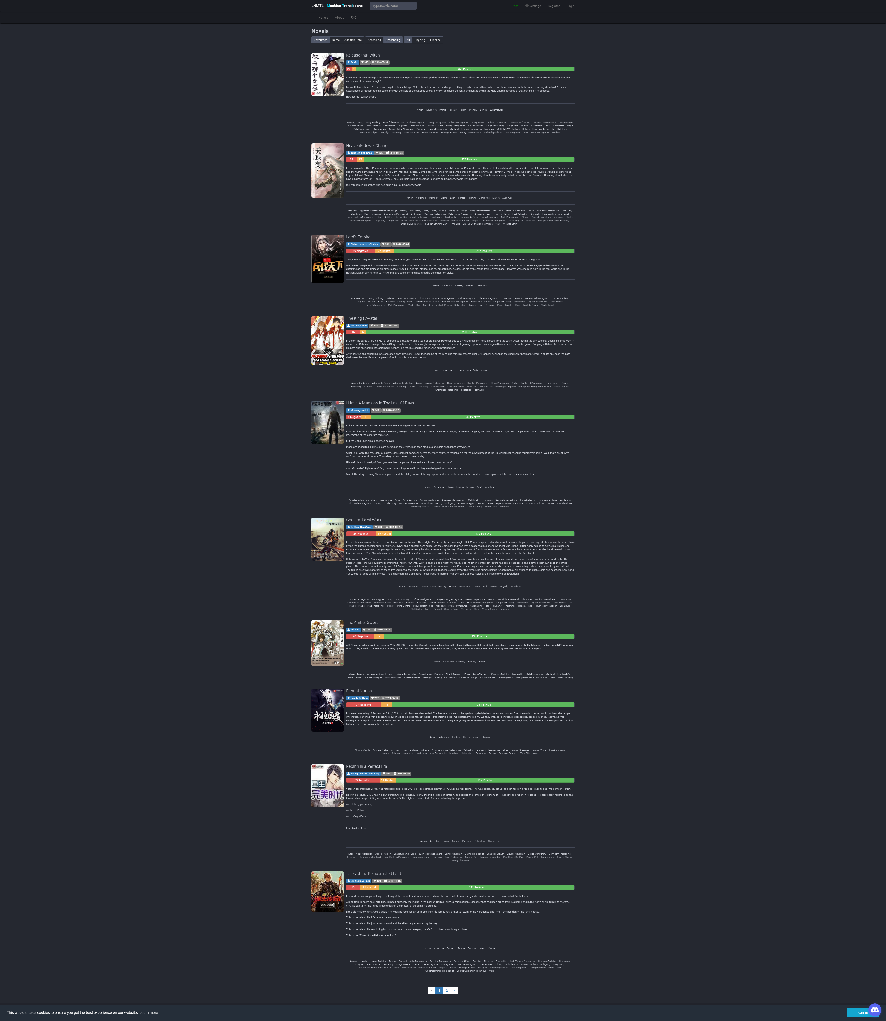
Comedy (433, 197)
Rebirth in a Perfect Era (366, 766)
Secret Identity (561, 386)
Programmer (547, 857)
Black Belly (567, 210)
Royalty (385, 132)
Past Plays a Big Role (505, 386)
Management (379, 129)
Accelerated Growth (376, 674)
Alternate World (358, 298)
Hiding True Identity (481, 301)
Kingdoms (512, 125)
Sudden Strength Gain (436, 224)
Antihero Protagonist (359, 599)
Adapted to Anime (360, 383)
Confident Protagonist (532, 383)
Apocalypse (386, 500)
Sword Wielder (487, 677)
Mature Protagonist (437, 129)
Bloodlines (356, 214)
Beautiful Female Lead (394, 122)
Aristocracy (415, 210)
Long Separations (489, 217)
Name (336, 40)
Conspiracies (477, 122)
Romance (467, 841)
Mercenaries (486, 964)
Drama (442, 109)
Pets (487, 606)
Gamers (368, 386)
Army (360, 122)
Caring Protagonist (437, 122)
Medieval (454, 129)
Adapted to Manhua (403, 383)
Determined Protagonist (460, 214)
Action (420, 109)
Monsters (489, 129)
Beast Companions (515, 210)
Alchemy (351, 122)
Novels (323, 17)
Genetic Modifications (506, 500)
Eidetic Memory (454, 674)
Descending (393, 40)
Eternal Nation (359, 690)
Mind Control (403, 606)
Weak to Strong (511, 224)
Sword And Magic (468, 677)
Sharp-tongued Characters (521, 220)
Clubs (515, 383)
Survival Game (451, 609)
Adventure (431, 109)
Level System (556, 301)
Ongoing (420, 40)
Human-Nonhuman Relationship (411, 217)
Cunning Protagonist (435, 214)
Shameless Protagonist (494, 220)
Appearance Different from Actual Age (378, 210)
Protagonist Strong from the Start (534, 386)
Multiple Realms (444, 305)
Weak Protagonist (540, 132)
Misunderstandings (541, 217)
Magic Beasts (403, 964)
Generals (535, 214)
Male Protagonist (361, 129)
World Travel (547, 305)
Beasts (531, 210)
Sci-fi (479, 487)
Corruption (565, 599)
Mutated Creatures (408, 503)
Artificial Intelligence (429, 500)
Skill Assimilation (393, 677)
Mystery (473, 109)
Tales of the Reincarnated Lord (373, 873)
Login (571, 6)
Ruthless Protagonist (546, 606)
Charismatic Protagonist (396, 214)
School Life (480, 841)
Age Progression (364, 853)
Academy (352, 210)
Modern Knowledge (471, 129)
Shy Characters (411, 132)
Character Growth (495, 853)
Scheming (396, 132)
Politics (526, 129)
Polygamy (380, 220)
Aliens (374, 500)
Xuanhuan (507, 197)
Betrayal (403, 961)
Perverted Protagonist (361, 220)
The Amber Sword (362, 622)
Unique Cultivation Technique (478, 224)
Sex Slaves (565, 606)
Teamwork (478, 390)
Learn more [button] (148, 1013)
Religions (562, 129)
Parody (439, 503)
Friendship (356, 386)
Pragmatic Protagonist (543, 129)
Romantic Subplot (369, 132)
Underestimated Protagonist (439, 971)
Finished (435, 40)
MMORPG (472, 386)
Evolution (398, 602)
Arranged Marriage (458, 210)
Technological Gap (493, 132)
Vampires (466, 609)
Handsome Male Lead (370, 857)
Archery (403, 210)
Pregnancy (393, 220)
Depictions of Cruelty (519, 122)
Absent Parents (356, 674)
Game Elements (423, 301)
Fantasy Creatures (520, 750)
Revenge (444, 220)
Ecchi (452, 197)
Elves (507, 214)
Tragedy (504, 586)
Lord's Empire (358, 237)
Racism (481, 503)
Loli (349, 503)
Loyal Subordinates (554, 125)
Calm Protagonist (416, 122)
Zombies (504, 506)
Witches (556, 132)
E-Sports (564, 383)
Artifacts (390, 298)
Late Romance (373, 964)
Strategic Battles (449, 132)
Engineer (402, 125)
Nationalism (460, 305)
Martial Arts (484, 197)
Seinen (483, 109)
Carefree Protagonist (477, 383)
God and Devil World (364, 519)
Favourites (320, 40)
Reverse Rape (409, 967)
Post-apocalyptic (466, 503)
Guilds (412, 386)
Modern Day (414, 305)
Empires (390, 301)
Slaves (550, 503)
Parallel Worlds (354, 677)
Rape (404, 220)
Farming (410, 602)
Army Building (373, 122)
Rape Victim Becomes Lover (423, 220)
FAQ (353, 17)
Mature (496, 197)
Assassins (498, 210)
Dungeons (551, 383)
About (339, 17)
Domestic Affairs (355, 125)
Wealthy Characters (459, 860)
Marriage (420, 129)
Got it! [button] (863, 1013)
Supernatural (496, 109)
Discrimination (566, 122)
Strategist (466, 390)
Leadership (536, 125)
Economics (389, 125)
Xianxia (486, 737)
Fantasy (453, 109)
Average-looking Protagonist (430, 383)
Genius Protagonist (384, 386)
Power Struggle (486, 305)
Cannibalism (550, 599)
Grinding (401, 386)
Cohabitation (474, 500)
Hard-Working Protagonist (451, 125)
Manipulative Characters (401, 129)
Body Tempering (372, 214)
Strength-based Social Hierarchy (553, 220)
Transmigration (513, 132)
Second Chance (564, 857)
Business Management (444, 298)
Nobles (516, 129)
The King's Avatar (361, 318)
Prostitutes (510, 606)
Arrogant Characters (480, 210)
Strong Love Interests (470, 132)
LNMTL (337, 5)
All (408, 40)
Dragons (479, 214)
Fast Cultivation (520, 214)
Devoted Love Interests (544, 122)
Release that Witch (363, 55)
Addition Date (353, 40)
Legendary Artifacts (468, 217)
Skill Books (416, 609)
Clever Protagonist (458, 122)
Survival (438, 609)
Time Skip (455, 224)
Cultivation (416, 214)
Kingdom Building (495, 125)
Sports (483, 370)
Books (538, 599)
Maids (361, 606)
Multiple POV (503, 129)
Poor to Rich (532, 857)
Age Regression (383, 853)
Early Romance (373, 125)
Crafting (491, 122)
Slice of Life (472, 370)
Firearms (431, 125)
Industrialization (475, 125)
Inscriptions (436, 217)
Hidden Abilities (384, 217)
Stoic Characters (430, 132)
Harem (463, 109)
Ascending (374, 40)
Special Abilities (564, 503)
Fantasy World (417, 125)
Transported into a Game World (531, 677)
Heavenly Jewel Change (367, 145)
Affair (350, 853)
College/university (537, 853)
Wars (525, 132)
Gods (436, 301)
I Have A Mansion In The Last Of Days (380, 403)
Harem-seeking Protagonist (360, 217)
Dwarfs (371, 301)
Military (524, 217)
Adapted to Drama (381, 383)
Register (554, 6)
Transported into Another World (448, 506)
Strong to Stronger (508, 753)
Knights (524, 125)
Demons (501, 122)
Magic (570, 125)
